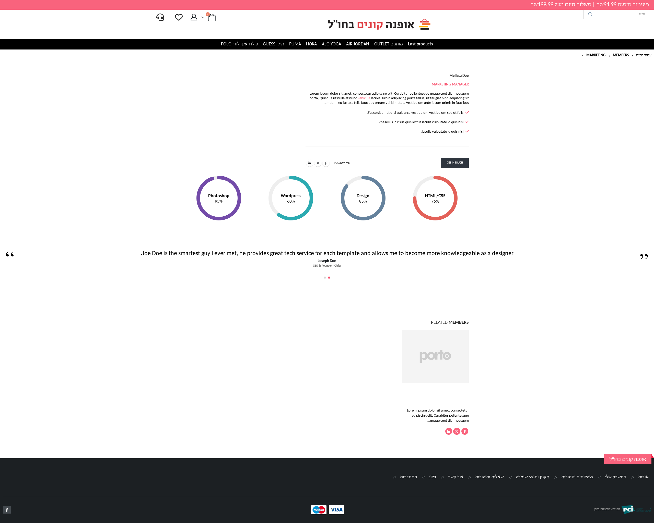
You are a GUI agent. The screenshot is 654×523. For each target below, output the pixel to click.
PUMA (295, 44)
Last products (420, 44)
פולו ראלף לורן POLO (239, 44)
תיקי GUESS (273, 44)
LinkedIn (309, 163)
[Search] (590, 14)
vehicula (364, 98)
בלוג (432, 477)
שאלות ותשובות (489, 477)
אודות (643, 477)
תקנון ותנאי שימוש (532, 477)
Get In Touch (455, 162)
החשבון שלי (615, 477)
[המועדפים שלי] (179, 17)
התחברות (408, 477)
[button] (329, 277)
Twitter (317, 163)
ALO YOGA (331, 44)
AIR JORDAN (357, 44)
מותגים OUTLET (388, 44)
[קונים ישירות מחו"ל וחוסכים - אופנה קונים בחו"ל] (379, 24)
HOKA (311, 44)
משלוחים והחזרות (577, 477)
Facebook (326, 163)
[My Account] (194, 17)
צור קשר (455, 477)
